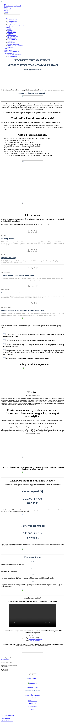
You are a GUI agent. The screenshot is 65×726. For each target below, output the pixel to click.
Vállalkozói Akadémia (7, 721)
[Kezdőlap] (1, 1)
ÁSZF (32, 709)
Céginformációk (32, 701)
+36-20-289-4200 (35, 640)
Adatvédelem (32, 703)
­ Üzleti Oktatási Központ (7, 715)
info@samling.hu (5, 659)
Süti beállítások (32, 706)
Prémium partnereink (32, 691)
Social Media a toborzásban (11, 293)
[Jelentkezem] (32, 97)
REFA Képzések (5, 718)
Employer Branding (8, 258)
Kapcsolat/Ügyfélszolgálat (32, 695)
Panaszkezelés (32, 698)
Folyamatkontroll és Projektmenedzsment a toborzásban (22, 310)
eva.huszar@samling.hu (35, 639)
